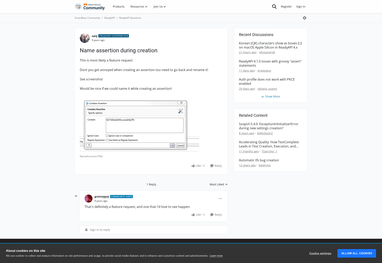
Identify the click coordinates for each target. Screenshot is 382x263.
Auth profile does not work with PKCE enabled (267, 81)
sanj (94, 36)
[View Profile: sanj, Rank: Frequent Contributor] (85, 38)
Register (286, 6)
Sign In (300, 6)
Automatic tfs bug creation (259, 160)
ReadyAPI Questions (130, 17)
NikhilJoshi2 (265, 133)
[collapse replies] (76, 196)
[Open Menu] (304, 18)
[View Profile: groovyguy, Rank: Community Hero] (89, 199)
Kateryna (265, 165)
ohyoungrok (267, 52)
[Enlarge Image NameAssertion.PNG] (139, 124)
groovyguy (102, 196)
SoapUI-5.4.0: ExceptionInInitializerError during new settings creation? (268, 126)
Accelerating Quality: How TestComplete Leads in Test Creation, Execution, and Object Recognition (269, 144)
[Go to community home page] (90, 6)
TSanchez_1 (269, 151)
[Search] (274, 6)
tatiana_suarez (267, 89)
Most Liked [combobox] (219, 184)
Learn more (216, 255)
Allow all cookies (356, 253)
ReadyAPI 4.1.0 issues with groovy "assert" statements (270, 63)
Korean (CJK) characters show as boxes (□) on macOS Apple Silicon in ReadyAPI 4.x (270, 45)
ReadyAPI (109, 17)
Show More (272, 96)
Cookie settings (320, 253)
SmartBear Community (87, 17)
